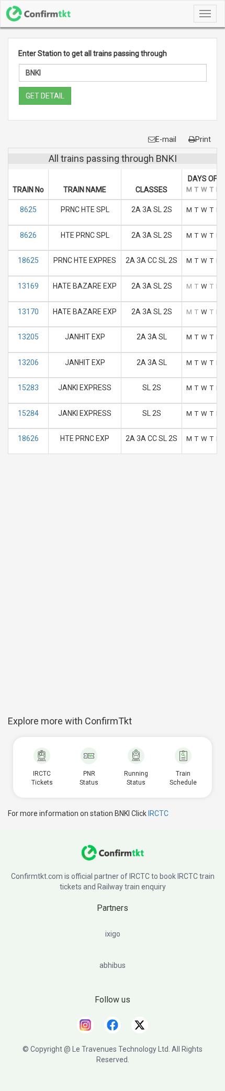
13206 (28, 362)
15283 (28, 387)
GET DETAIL (45, 96)
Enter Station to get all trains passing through (92, 53)
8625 (28, 209)
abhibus (112, 965)
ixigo (112, 934)
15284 (28, 413)
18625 (28, 260)
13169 (28, 286)
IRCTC (158, 813)
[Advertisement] (112, 590)
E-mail (165, 139)
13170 (28, 311)
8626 (28, 235)
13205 (28, 337)
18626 (28, 438)
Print (203, 139)
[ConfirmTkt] (112, 858)
